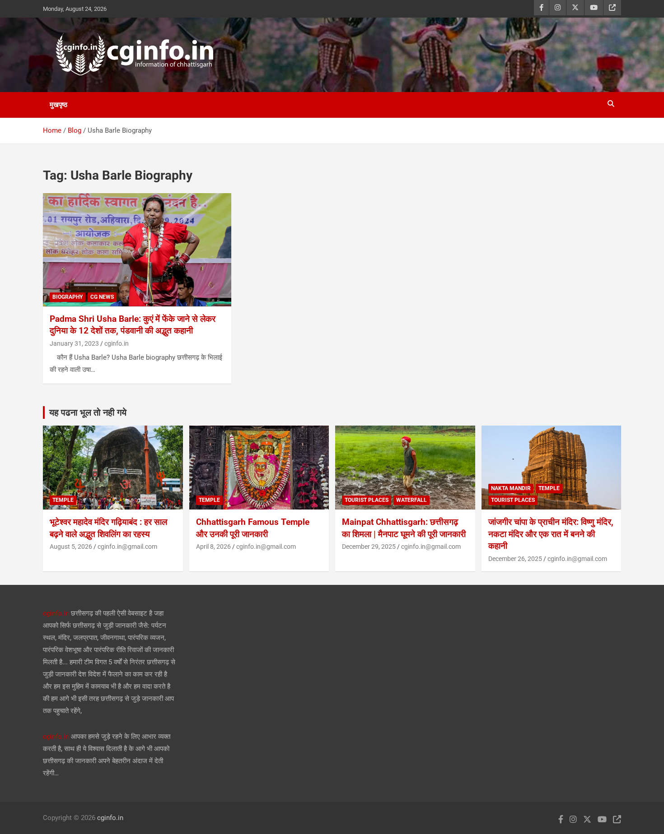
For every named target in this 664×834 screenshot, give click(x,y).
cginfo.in (116, 343)
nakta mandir (511, 488)
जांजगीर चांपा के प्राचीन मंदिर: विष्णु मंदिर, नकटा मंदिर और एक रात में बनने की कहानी (550, 534)
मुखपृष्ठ (58, 105)
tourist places (366, 500)
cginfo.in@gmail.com (127, 546)
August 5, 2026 (71, 546)
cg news (102, 297)
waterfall (411, 500)
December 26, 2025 (515, 558)
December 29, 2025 (369, 546)
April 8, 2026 (213, 546)
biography (67, 297)
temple (63, 500)
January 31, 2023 (74, 343)
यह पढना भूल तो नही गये (87, 412)
